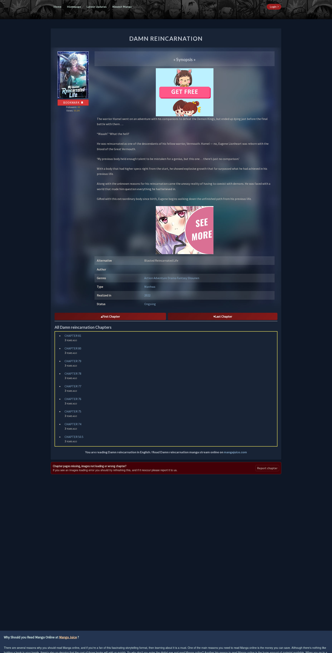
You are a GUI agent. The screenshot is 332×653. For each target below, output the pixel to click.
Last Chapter (223, 316)
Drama (172, 278)
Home (57, 6)
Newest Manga (122, 6)
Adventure (161, 278)
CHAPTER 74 (73, 424)
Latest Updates (97, 6)
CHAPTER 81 (73, 336)
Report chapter (267, 468)
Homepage (74, 6)
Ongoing (150, 304)
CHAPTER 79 (73, 361)
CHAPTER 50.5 (74, 437)
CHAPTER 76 (73, 399)
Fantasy (182, 278)
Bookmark (71, 102)
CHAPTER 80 (73, 348)
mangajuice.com (235, 452)
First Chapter (111, 316)
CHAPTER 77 (73, 386)
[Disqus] (166, 525)
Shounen (193, 278)
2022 (147, 295)
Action (149, 278)
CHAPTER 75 (73, 411)
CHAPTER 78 (73, 373)
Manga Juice (68, 637)
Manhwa (149, 287)
